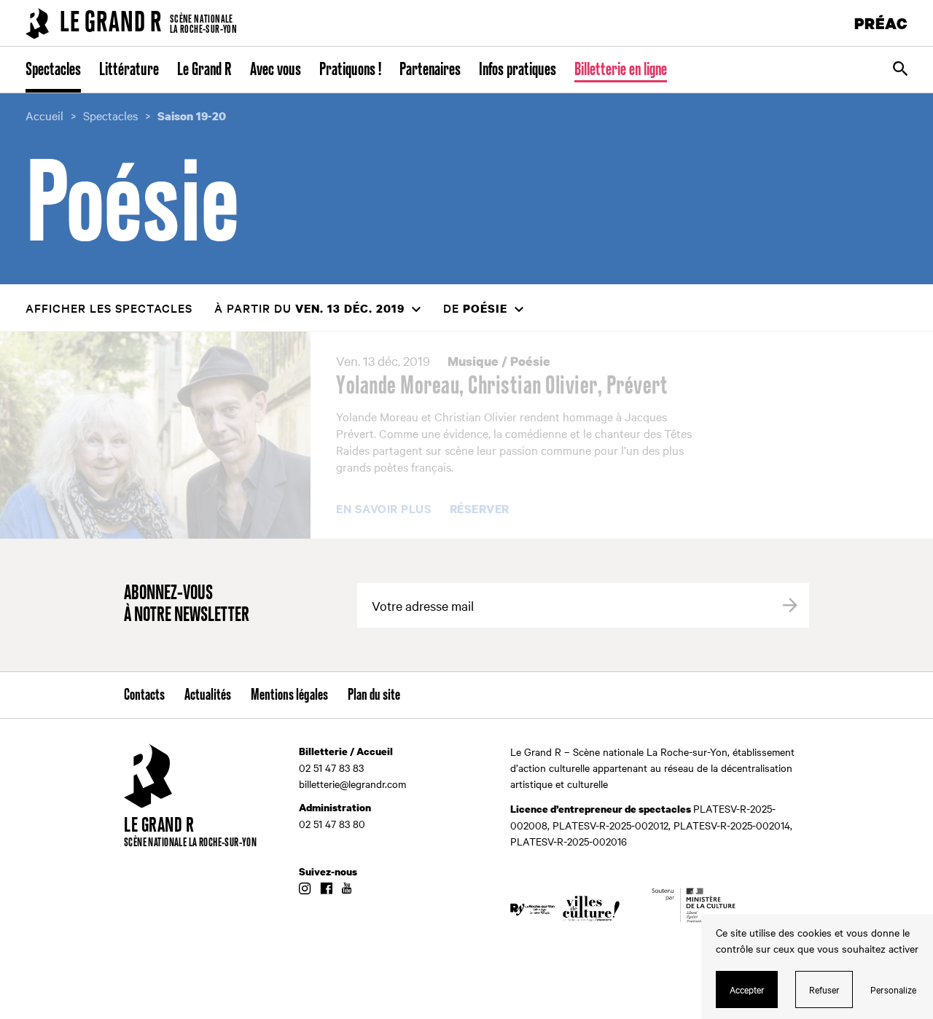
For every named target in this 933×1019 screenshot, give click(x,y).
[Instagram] (305, 889)
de (475, 308)
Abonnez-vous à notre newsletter (186, 605)
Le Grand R (204, 70)
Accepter (747, 989)
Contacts (144, 695)
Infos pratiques (517, 70)
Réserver (480, 509)
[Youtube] (346, 889)
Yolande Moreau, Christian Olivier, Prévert (502, 386)
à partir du (309, 308)
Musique (473, 361)
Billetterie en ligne (620, 70)
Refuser (824, 989)
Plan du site (374, 695)
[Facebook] (326, 889)
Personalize (893, 989)
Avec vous (275, 70)
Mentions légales (289, 695)
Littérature (129, 70)
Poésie (530, 361)
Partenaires (430, 70)
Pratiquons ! (350, 70)
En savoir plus (384, 508)
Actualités (207, 695)
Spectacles (53, 70)
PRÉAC (881, 23)
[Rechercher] (900, 70)
